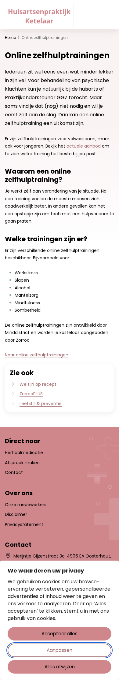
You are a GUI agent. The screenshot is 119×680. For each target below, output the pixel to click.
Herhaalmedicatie (24, 452)
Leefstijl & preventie (41, 403)
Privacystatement (24, 524)
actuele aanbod (84, 146)
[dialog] (59, 620)
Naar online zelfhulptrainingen (36, 355)
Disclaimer (16, 514)
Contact (14, 472)
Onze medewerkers (25, 505)
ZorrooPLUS (31, 394)
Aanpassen (59, 650)
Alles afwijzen (60, 666)
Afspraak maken (22, 463)
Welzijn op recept (38, 384)
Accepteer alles (59, 633)
